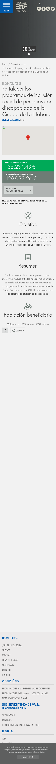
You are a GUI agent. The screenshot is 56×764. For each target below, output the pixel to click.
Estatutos (6, 655)
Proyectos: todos (18, 64)
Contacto (6, 675)
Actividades (6, 720)
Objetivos (6, 650)
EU (40, 3)
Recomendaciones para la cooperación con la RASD (25, 693)
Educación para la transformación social (20, 725)
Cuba (4, 738)
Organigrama (8, 665)
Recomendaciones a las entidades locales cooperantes (26, 688)
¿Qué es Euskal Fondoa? (12, 645)
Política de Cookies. (39, 752)
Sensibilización (8, 715)
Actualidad (6, 670)
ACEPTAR (28, 756)
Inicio (4, 64)
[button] (28, 138)
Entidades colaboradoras (14, 189)
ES (35, 3)
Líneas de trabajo (10, 660)
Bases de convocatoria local (14, 698)
